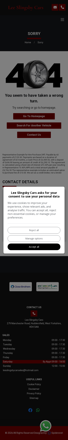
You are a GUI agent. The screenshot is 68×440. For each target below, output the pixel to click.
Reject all (34, 230)
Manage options (34, 238)
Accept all (34, 246)
